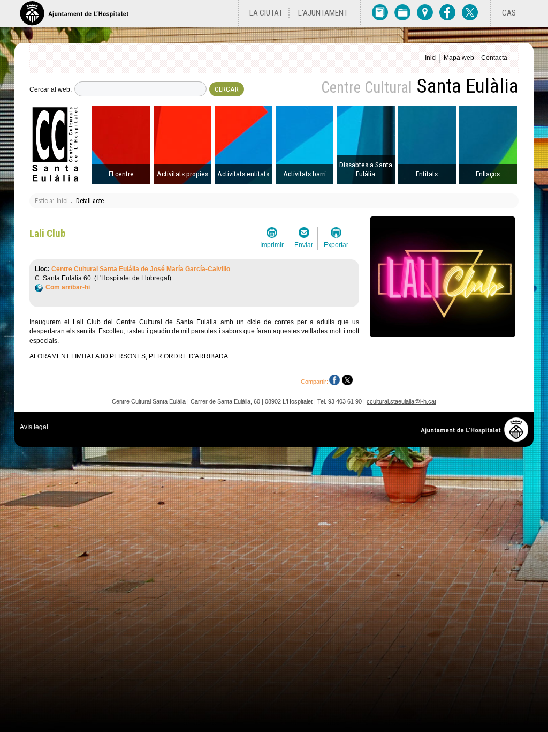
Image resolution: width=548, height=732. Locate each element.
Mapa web (459, 58)
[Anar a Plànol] (425, 12)
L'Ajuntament (323, 13)
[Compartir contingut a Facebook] (334, 380)
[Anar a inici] (59, 144)
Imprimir (272, 245)
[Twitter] (470, 12)
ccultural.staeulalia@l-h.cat (401, 401)
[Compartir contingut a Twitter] (347, 380)
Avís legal (34, 427)
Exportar (336, 245)
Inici (431, 58)
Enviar (303, 245)
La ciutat (266, 13)
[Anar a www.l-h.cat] (477, 438)
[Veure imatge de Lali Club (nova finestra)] (442, 334)
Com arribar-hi (67, 287)
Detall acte (90, 201)
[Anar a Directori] (380, 12)
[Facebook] (447, 12)
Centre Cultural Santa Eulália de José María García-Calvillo (140, 269)
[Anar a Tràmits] (402, 12)
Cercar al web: (50, 89)
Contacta (494, 58)
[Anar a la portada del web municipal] (74, 13)
